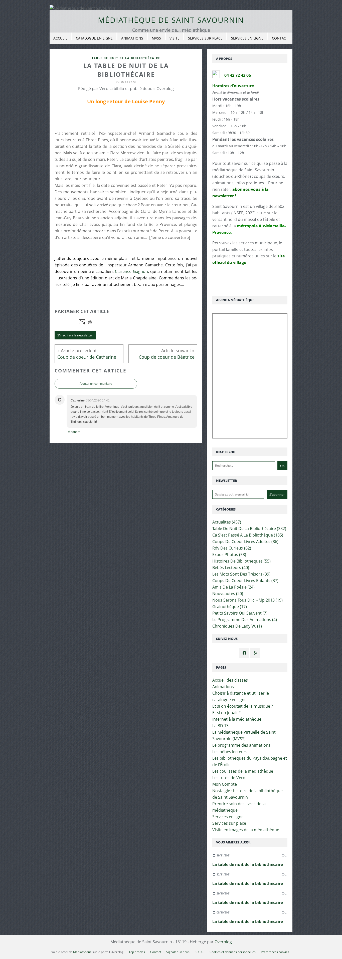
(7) (239, 613)
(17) (229, 606)
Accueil (60, 38)
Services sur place (205, 38)
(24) (233, 587)
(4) (244, 619)
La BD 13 (220, 725)
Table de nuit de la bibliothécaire (126, 58)
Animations (132, 38)
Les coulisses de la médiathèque (242, 771)
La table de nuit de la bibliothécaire (247, 864)
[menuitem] (60, 38)
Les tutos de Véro (228, 777)
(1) (237, 626)
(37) (245, 580)
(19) (247, 600)
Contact (280, 38)
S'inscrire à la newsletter (75, 335)
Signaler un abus (178, 952)
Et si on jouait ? (226, 712)
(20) (227, 593)
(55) (241, 561)
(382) (249, 528)
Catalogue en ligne (94, 38)
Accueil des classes (230, 680)
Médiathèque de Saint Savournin (171, 20)
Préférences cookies (275, 952)
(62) (231, 548)
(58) (229, 554)
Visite (174, 38)
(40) (230, 567)
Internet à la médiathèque (236, 719)
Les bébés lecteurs (229, 751)
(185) (247, 535)
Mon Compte (224, 784)
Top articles (137, 952)
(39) (241, 574)
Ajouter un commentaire (96, 383)
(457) (226, 522)
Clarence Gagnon (131, 271)
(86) (245, 541)
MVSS (156, 38)
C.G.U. (200, 952)
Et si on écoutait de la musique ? (242, 706)
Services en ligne (247, 38)
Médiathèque (82, 952)
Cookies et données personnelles (233, 952)
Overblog (223, 941)
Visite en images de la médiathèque (245, 829)
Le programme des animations (241, 745)
